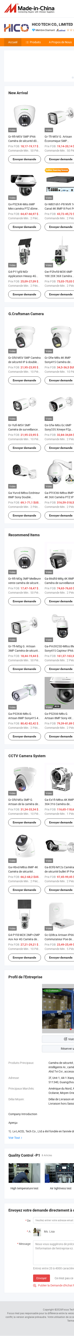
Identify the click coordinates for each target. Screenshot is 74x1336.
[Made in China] (30, 8)
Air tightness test (61, 1188)
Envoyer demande (24, 159)
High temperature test (24, 1188)
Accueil (12, 42)
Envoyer (41, 1278)
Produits (35, 42)
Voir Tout (14, 1138)
